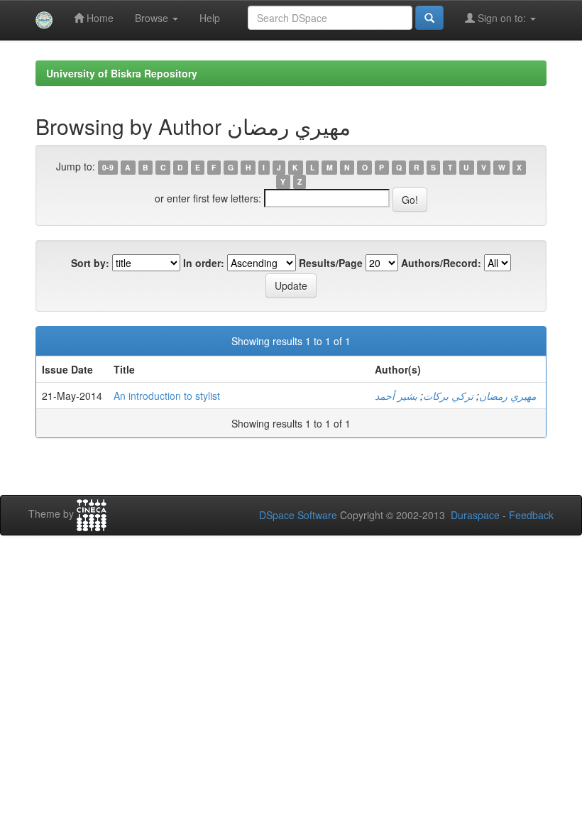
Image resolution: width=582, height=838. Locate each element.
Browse (153, 18)
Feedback (531, 515)
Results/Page (331, 263)
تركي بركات (448, 395)
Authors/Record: (441, 263)
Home (99, 18)
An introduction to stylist (167, 395)
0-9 (108, 167)
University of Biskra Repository (121, 73)
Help (209, 18)
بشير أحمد (396, 395)
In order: (203, 263)
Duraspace (475, 515)
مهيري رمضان (507, 395)
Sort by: (90, 263)
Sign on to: (502, 18)
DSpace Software (298, 515)
